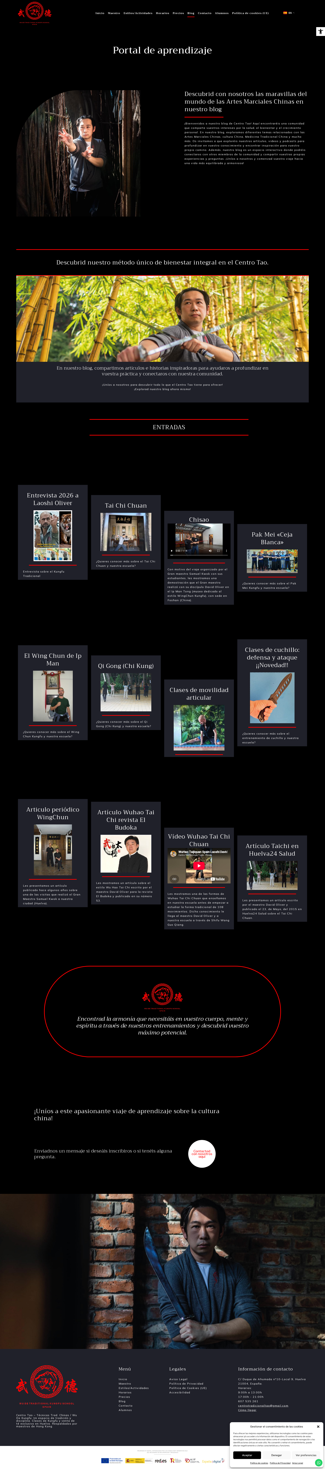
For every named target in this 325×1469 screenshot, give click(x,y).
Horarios (162, 13)
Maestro (114, 13)
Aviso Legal (297, 1463)
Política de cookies (259, 1463)
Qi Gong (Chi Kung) (126, 666)
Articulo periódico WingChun (52, 813)
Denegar (276, 1455)
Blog (190, 13)
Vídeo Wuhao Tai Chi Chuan (199, 840)
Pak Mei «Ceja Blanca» (272, 538)
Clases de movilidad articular (199, 694)
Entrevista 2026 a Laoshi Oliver (53, 499)
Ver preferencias (306, 1455)
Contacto (205, 13)
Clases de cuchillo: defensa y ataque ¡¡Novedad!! (272, 657)
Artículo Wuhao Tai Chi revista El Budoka (126, 820)
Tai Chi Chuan (126, 505)
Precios (178, 13)
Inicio (99, 13)
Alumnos (222, 13)
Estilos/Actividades (138, 13)
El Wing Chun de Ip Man (53, 660)
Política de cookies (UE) (250, 13)
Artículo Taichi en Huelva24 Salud (272, 850)
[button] (320, 31)
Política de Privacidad (280, 1463)
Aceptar (247, 1455)
